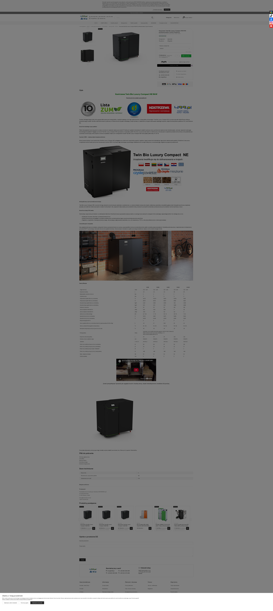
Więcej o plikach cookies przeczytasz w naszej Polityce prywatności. (17, 599)
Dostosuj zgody (24, 602)
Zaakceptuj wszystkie (37, 602)
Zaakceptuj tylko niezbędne (10, 602)
